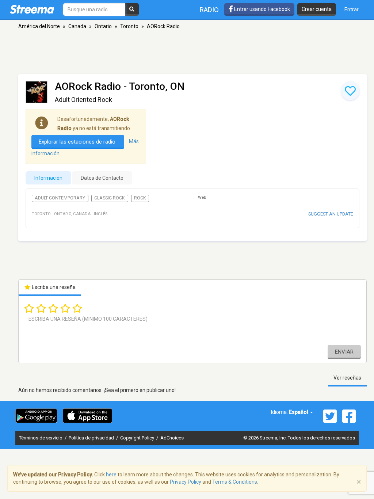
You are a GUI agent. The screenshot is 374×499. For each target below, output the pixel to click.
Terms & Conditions (234, 482)
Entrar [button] (351, 9)
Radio (209, 10)
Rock (140, 198)
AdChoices (172, 438)
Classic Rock (109, 198)
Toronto (129, 26)
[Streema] (32, 9)
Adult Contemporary (60, 198)
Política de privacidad (92, 438)
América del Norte (39, 26)
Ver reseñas (347, 378)
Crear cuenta (317, 9)
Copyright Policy (137, 438)
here (111, 474)
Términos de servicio (41, 438)
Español (299, 412)
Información (48, 178)
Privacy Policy (185, 482)
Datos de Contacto (102, 178)
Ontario (103, 26)
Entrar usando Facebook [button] (261, 9)
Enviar (344, 351)
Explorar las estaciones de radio (78, 141)
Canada (77, 26)
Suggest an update (330, 214)
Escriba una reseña (53, 287)
